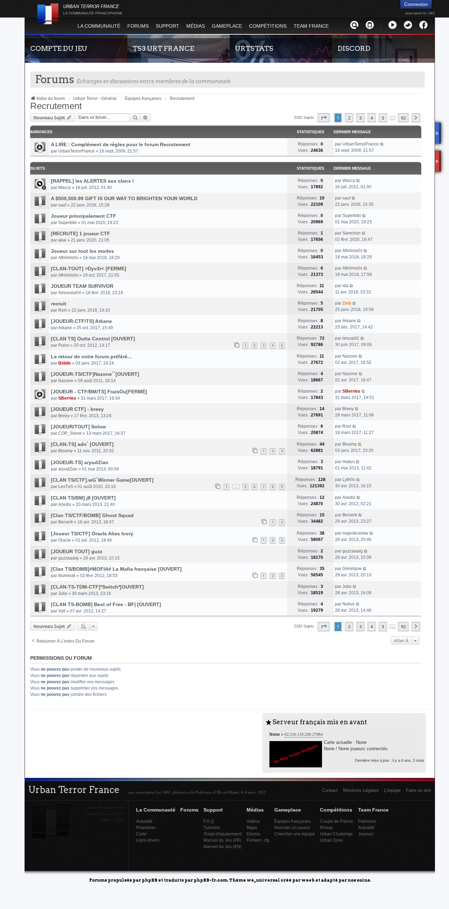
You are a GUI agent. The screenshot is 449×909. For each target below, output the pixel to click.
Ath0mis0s (68, 257)
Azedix (64, 504)
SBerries (67, 398)
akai (62, 240)
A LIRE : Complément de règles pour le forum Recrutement (120, 144)
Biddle (64, 363)
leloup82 (350, 338)
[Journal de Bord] (370, 24)
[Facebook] (423, 24)
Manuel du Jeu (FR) (222, 840)
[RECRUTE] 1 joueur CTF (80, 233)
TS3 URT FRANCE (163, 48)
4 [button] (371, 118)
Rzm (62, 310)
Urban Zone (331, 840)
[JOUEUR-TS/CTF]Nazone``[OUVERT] (95, 374)
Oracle (64, 540)
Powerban (146, 827)
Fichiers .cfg (258, 840)
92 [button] (403, 118)
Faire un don (418, 790)
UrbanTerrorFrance (76, 151)
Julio (62, 593)
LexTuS (65, 486)
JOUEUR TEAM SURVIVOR (82, 286)
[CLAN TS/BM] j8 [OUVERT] (83, 498)
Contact (330, 790)
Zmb (346, 303)
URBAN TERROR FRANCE (92, 9)
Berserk (65, 522)
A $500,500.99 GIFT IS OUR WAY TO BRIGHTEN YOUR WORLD (124, 198)
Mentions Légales (361, 790)
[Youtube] (392, 24)
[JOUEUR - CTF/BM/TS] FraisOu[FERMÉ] (99, 391)
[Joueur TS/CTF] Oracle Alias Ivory (92, 533)
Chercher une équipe (294, 834)
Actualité (144, 821)
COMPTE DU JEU (58, 48)
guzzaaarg (68, 558)
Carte (141, 834)
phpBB (150, 879)
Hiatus (348, 461)
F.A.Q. (209, 821)
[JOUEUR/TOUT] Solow (78, 426)
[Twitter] (408, 24)
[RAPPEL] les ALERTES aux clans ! (92, 181)
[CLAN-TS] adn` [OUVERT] (82, 444)
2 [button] (349, 118)
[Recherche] (354, 24)
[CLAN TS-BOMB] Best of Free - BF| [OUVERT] (106, 604)
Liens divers (147, 840)
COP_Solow (70, 433)
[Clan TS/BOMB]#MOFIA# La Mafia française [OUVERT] (116, 569)
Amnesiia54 (69, 292)
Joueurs (366, 834)
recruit (58, 303)
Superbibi (67, 222)
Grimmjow (352, 568)
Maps (252, 827)
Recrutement (56, 106)
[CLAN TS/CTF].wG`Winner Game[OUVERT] (102, 480)
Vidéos (253, 821)
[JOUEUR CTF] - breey (77, 409)
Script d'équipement (222, 834)
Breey (63, 415)
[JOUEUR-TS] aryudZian (79, 462)
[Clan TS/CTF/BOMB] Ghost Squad (92, 515)
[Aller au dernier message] (382, 144)
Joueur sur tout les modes (82, 251)
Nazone (349, 356)
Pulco (63, 345)
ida (345, 285)
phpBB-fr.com (210, 879)
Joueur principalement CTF (83, 216)
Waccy (64, 187)
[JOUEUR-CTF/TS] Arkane (81, 321)
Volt (61, 611)
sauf (62, 205)
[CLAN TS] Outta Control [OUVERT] (93, 338)
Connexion (416, 4)
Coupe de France (336, 821)
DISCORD (353, 48)
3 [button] (360, 118)
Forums (138, 26)
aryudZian (68, 469)
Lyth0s (348, 479)
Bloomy (65, 450)
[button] (324, 118)
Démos (253, 834)
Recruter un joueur (292, 827)
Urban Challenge (336, 834)
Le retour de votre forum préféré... (91, 356)
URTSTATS (254, 48)
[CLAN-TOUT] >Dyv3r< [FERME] (88, 268)
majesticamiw (355, 533)
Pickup (326, 827)
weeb (308, 879)
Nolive (348, 604)
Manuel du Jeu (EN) (222, 846)
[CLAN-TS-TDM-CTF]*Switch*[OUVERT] (97, 587)
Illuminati (66, 575)
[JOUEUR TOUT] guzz (76, 551)
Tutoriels (211, 827)
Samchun (351, 233)
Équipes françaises (292, 821)
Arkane (65, 327)
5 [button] (383, 118)
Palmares (367, 821)
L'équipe (392, 790)
